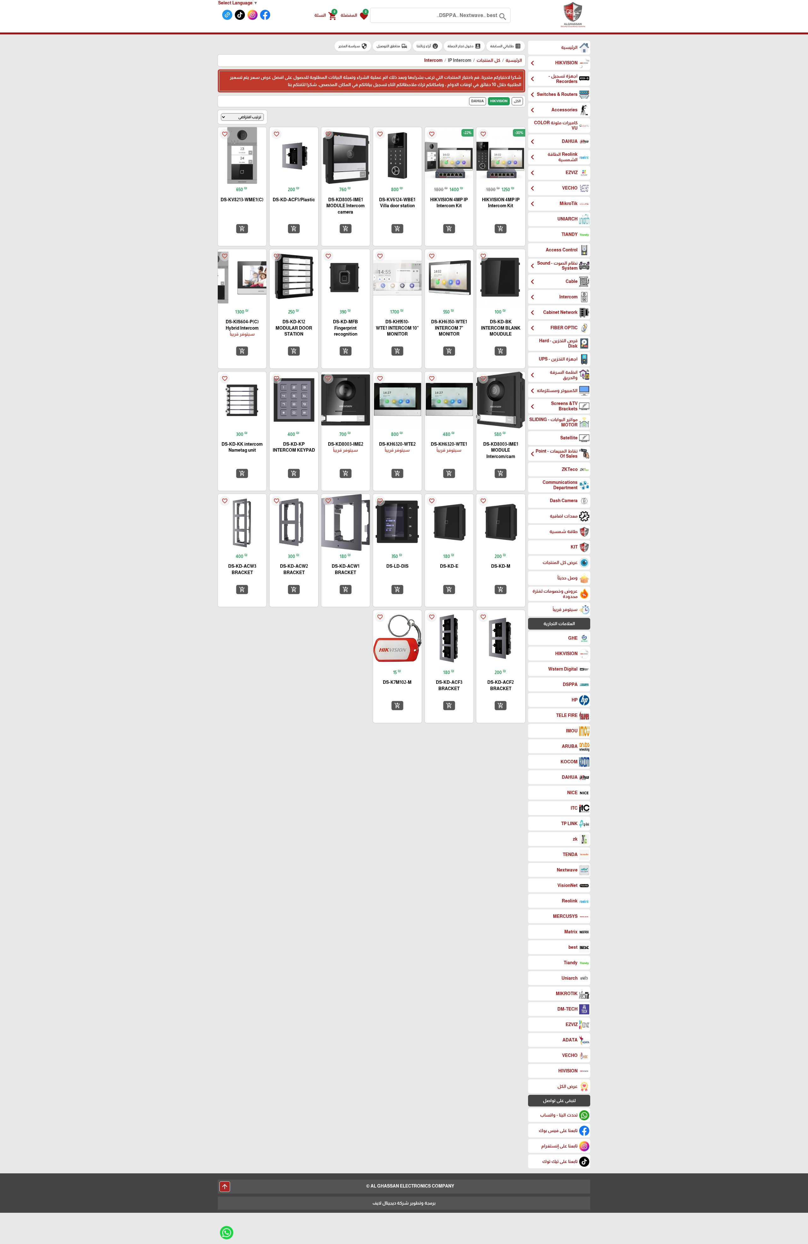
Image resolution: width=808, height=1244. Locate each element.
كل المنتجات (488, 60)
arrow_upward (225, 1186)
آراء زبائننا (427, 46)
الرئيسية (514, 60)
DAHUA (477, 101)
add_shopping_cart (500, 229)
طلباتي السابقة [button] (505, 46)
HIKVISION (499, 101)
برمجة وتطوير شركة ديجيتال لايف (404, 1203)
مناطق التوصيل (392, 46)
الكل (517, 101)
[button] (354, 15)
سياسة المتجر (352, 46)
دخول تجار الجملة (464, 46)
